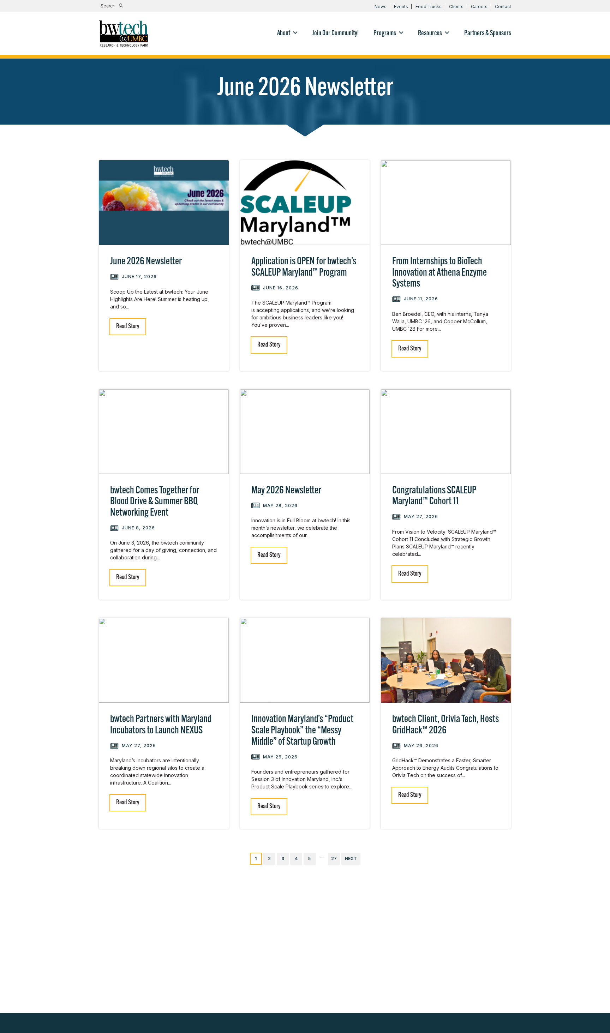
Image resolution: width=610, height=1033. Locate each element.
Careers (479, 6)
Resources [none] (430, 33)
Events (401, 6)
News (381, 6)
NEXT (351, 858)
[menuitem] (287, 33)
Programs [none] (384, 33)
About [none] (283, 33)
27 (334, 858)
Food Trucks (428, 6)
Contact (503, 6)
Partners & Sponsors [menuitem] (487, 33)
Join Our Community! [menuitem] (335, 33)
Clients (456, 6)
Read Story (127, 326)
